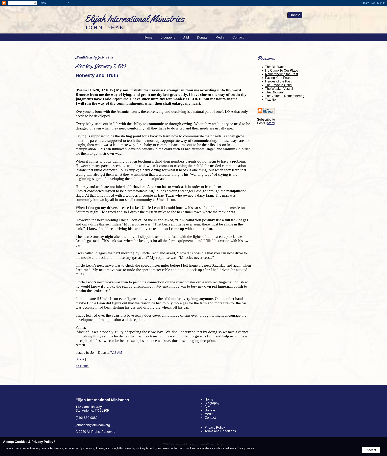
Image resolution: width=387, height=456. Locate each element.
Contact (237, 37)
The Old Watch (275, 67)
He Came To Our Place (281, 70)
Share (80, 359)
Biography (167, 37)
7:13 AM (116, 352)
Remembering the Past (281, 74)
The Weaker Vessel (279, 88)
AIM (186, 37)
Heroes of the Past (278, 81)
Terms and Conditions (220, 431)
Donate (295, 15)
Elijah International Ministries (102, 400)
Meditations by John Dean (94, 57)
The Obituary (274, 92)
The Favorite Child (278, 85)
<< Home (82, 366)
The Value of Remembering (284, 96)
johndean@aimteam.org (93, 425)
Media (219, 37)
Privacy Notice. (246, 448)
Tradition (271, 99)
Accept (371, 450)
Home (148, 37)
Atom (270, 123)
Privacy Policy (215, 427)
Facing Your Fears (278, 77)
